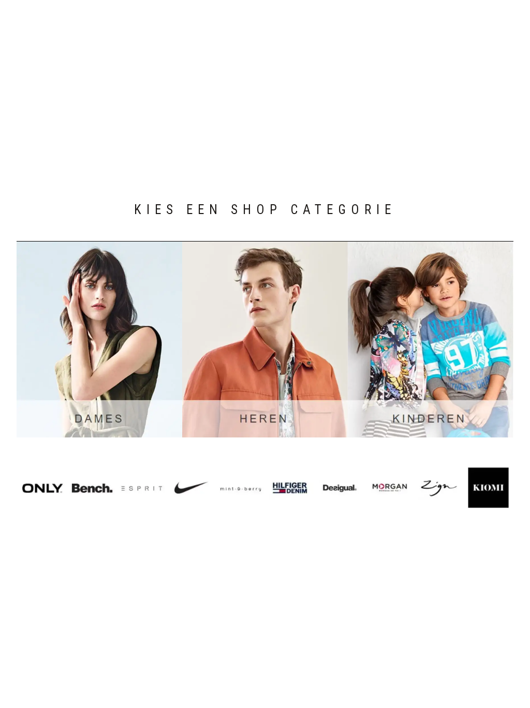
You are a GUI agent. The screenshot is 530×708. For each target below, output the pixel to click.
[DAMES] (99, 339)
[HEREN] (265, 339)
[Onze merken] (265, 487)
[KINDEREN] (430, 339)
